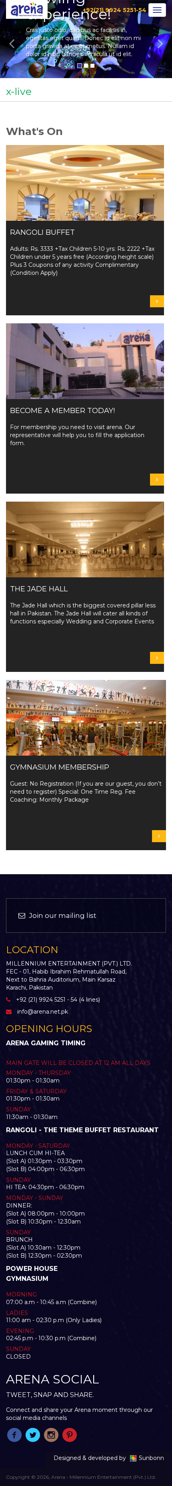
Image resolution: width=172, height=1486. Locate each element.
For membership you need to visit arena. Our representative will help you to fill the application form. (77, 427)
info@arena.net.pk (42, 1011)
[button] (13, 39)
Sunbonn (151, 1458)
